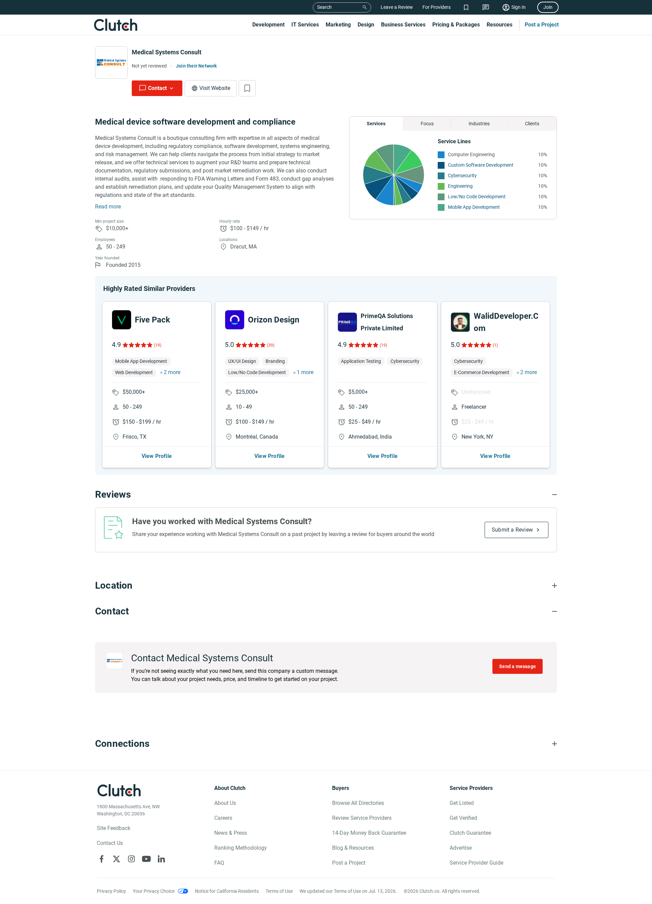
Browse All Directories (358, 803)
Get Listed (462, 803)
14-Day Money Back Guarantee (369, 833)
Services (376, 123)
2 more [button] (172, 372)
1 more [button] (305, 372)
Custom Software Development (480, 165)
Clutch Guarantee (470, 833)
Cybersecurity (462, 175)
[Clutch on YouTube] (146, 859)
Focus (427, 123)
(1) (495, 345)
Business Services (403, 24)
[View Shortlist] (466, 7)
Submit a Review (512, 530)
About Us (225, 803)
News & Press (230, 833)
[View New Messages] (486, 7)
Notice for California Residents (227, 891)
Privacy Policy (111, 891)
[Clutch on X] (116, 859)
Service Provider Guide (476, 863)
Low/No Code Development (477, 196)
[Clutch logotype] (115, 25)
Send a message (517, 666)
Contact (157, 88)
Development (268, 24)
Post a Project (542, 24)
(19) (157, 345)
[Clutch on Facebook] (101, 859)
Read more (108, 206)
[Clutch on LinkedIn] (161, 859)
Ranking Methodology (240, 848)
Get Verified (463, 818)
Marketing (338, 24)
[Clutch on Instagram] (131, 859)
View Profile (157, 456)
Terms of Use (279, 891)
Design (366, 24)
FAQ (219, 863)
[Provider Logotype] (111, 62)
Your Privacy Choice (154, 891)
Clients (532, 123)
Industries (479, 123)
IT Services (305, 24)
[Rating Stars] (137, 345)
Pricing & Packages (456, 24)
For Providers (436, 7)
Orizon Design (273, 320)
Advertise (461, 848)
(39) (270, 345)
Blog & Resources (353, 848)
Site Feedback (113, 828)
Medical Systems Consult (166, 52)
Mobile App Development (474, 207)
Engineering (460, 186)
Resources (499, 24)
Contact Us (110, 843)
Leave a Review (397, 7)
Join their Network (196, 66)
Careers (223, 818)
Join (548, 7)
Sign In (518, 7)
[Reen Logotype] (121, 320)
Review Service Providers (362, 818)
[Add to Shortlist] (247, 88)
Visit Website (214, 88)
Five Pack (152, 320)
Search (324, 7)
